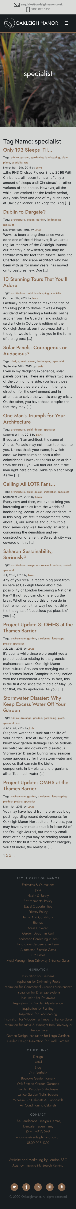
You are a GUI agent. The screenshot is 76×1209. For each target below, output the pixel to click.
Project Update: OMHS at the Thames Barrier (35, 785)
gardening (37, 157)
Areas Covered (38, 928)
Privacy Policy (38, 911)
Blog (38, 1067)
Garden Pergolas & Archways (38, 1089)
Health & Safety (38, 895)
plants (6, 162)
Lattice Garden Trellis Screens (38, 1094)
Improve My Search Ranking (44, 1165)
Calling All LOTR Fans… (29, 483)
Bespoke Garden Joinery (38, 1078)
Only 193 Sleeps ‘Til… (27, 149)
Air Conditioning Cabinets (38, 1105)
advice (15, 157)
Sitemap (38, 922)
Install (38, 1062)
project (67, 565)
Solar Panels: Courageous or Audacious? (35, 350)
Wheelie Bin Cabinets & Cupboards (38, 1100)
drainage (25, 718)
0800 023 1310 (40, 9)
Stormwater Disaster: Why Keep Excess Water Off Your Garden (34, 704)
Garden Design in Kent (38, 933)
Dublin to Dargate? (24, 211)
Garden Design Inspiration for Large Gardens (38, 1035)
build (30, 293)
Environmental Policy (38, 901)
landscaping (52, 157)
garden (24, 157)
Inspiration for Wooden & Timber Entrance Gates (38, 1019)
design (31, 219)
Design (38, 1056)
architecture (18, 219)
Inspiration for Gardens (38, 976)
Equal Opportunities (38, 906)
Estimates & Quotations (38, 884)
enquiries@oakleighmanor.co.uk (41, 4)
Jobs (38, 890)
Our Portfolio (38, 1073)
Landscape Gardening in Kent (38, 939)
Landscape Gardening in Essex (38, 944)
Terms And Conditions (38, 917)
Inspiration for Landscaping (38, 1014)
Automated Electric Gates (38, 949)
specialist (17, 162)
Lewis (39, 167)
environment (28, 361)
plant (65, 157)
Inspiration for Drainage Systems (38, 992)
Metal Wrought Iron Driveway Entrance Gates (38, 960)
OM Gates (38, 955)
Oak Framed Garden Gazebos (38, 1083)
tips (26, 162)
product (7, 801)
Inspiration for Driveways (38, 997)
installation (50, 492)
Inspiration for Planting (38, 1008)
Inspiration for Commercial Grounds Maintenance (38, 987)
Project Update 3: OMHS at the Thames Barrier (38, 627)
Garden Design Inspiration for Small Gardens (38, 1041)
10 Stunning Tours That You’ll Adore (35, 282)
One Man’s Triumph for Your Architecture (34, 418)
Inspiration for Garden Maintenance (38, 1003)
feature (57, 565)
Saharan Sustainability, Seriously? (28, 554)
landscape (58, 638)
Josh (31, 728)
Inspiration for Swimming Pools (38, 981)
